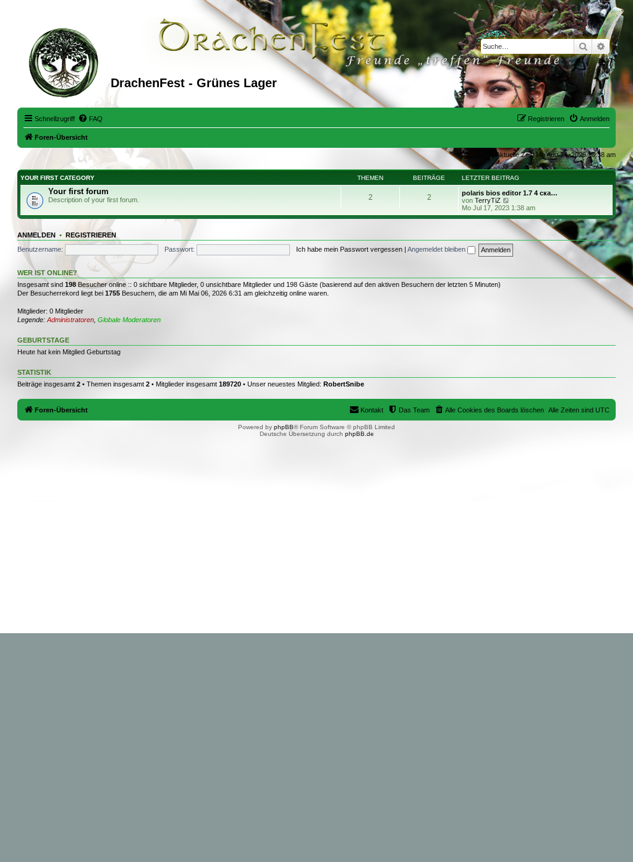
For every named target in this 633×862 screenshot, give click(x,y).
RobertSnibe (343, 384)
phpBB (284, 427)
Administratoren (70, 319)
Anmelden (36, 235)
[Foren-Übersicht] (65, 61)
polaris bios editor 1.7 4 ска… (510, 193)
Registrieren (91, 235)
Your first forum (78, 191)
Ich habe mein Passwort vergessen (349, 249)
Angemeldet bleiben (437, 249)
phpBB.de (359, 433)
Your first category (57, 177)
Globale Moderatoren (129, 319)
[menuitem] (90, 118)
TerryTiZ (488, 200)
